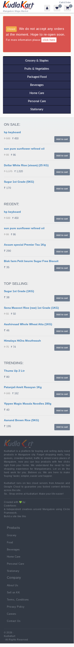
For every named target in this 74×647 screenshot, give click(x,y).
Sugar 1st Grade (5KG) (19, 181)
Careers (11, 613)
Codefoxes (10, 505)
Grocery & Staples (37, 60)
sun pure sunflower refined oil (24, 148)
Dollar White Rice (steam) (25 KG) (26, 165)
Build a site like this (15, 516)
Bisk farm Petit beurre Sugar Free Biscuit (31, 261)
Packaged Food (37, 76)
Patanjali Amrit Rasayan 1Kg (23, 387)
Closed (11, 29)
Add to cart (62, 139)
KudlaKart (18, 6)
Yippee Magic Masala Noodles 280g (27, 403)
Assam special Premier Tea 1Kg (25, 244)
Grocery (12, 535)
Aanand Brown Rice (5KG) (21, 420)
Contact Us (13, 620)
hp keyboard (12, 132)
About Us (12, 585)
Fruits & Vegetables (36, 68)
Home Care (37, 93)
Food (10, 542)
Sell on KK (13, 592)
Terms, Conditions (18, 599)
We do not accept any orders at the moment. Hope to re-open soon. (35, 34)
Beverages (37, 85)
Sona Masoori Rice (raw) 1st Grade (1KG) (31, 307)
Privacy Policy (16, 606)
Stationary (36, 109)
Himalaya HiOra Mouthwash (22, 340)
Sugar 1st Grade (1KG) (19, 291)
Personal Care (37, 101)
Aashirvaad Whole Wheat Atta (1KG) (28, 324)
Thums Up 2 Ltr (14, 370)
